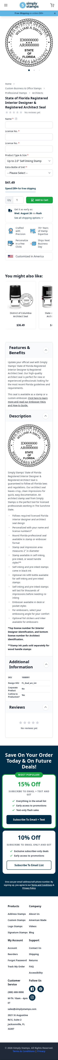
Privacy (41, 1051)
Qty (9, 199)
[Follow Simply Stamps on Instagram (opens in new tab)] (32, 997)
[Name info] (16, 118)
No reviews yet (32, 112)
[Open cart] (52, 5)
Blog (31, 932)
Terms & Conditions (24, 1051)
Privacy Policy (29, 888)
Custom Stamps (16, 920)
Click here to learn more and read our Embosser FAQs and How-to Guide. (28, 401)
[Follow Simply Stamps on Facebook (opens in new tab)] (32, 989)
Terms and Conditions (41, 885)
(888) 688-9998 (16, 992)
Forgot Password (17, 960)
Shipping (34, 954)
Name (9, 118)
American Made (37, 920)
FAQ (31, 966)
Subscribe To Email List (29, 865)
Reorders (13, 954)
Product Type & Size (17, 155)
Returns (33, 960)
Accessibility (36, 972)
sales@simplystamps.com (22, 1009)
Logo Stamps (15, 926)
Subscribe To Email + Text (29, 819)
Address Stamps (17, 913)
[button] (29, 70)
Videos (32, 926)
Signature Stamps (18, 932)
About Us (34, 913)
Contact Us (35, 948)
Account (12, 948)
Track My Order (16, 966)
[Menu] (6, 5)
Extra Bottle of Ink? (16, 167)
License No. (12, 131)
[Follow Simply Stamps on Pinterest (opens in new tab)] (40, 989)
